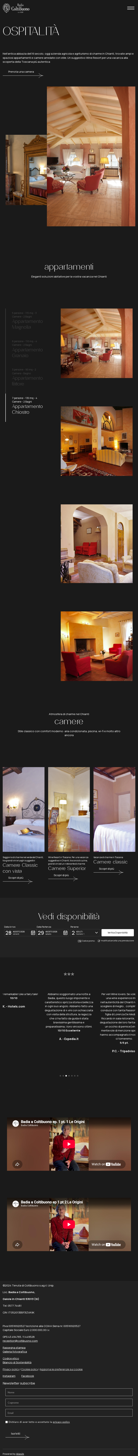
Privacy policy (11, 1369)
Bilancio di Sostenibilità (17, 1362)
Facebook (27, 1376)
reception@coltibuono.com (20, 1341)
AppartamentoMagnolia (27, 324)
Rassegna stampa (14, 1348)
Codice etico (11, 1358)
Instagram (9, 1376)
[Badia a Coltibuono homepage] (16, 8)
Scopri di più (15, 878)
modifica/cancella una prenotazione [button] (117, 940)
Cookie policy (29, 1369)
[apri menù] (130, 9)
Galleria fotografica (15, 1351)
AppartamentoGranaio (27, 352)
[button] (20, 932)
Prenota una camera (21, 72)
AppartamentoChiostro (27, 409)
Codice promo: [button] (88, 940)
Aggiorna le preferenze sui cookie (61, 1369)
